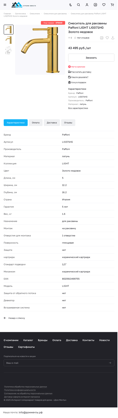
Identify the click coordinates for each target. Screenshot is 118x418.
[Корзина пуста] (112, 4)
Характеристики (16, 122)
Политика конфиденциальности (20, 390)
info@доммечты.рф (31, 412)
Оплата (35, 122)
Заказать (91, 57)
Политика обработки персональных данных (25, 386)
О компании (11, 340)
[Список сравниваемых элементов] (95, 4)
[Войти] (87, 4)
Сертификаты (26, 346)
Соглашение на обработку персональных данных (28, 393)
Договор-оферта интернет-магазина (22, 396)
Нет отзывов (83, 37)
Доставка (52, 122)
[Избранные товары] (104, 4)
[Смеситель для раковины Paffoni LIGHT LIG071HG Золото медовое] (40, 50)
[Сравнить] (101, 37)
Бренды (42, 340)
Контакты (88, 340)
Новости (104, 340)
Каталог (28, 340)
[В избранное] (107, 37)
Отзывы (68, 122)
